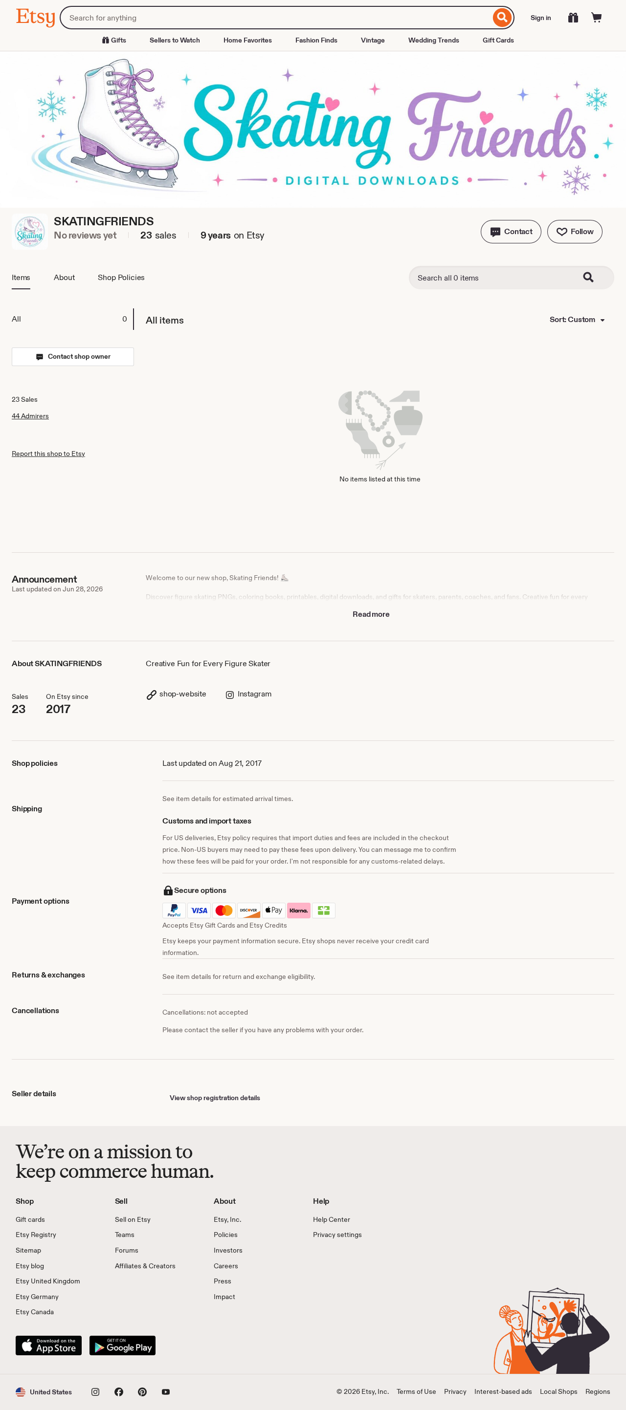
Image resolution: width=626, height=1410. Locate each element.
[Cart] (596, 17)
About (64, 277)
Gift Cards (498, 40)
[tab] (72, 319)
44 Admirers (30, 416)
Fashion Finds (316, 40)
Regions (597, 1391)
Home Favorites (248, 40)
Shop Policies (121, 277)
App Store (49, 1345)
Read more (371, 614)
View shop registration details (215, 1098)
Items (21, 277)
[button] (511, 231)
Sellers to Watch (175, 40)
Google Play (122, 1345)
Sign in (541, 18)
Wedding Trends (433, 40)
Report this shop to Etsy (48, 453)
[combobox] (275, 17)
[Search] (502, 17)
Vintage (373, 40)
